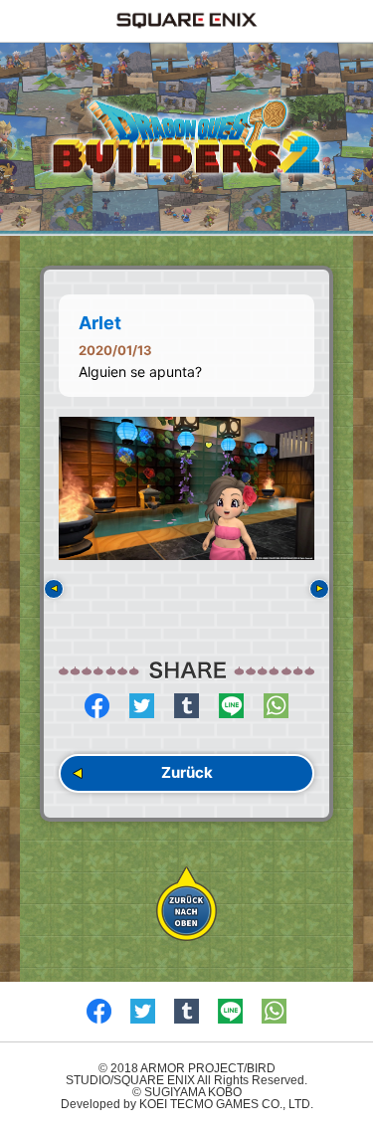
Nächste (319, 589)
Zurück (187, 772)
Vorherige (54, 589)
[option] (186, 489)
